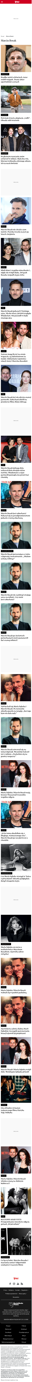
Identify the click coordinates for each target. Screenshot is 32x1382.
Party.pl (8, 1326)
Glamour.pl (8, 1329)
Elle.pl (24, 1335)
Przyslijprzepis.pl (24, 1332)
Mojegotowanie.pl (8, 1339)
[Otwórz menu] (2, 2)
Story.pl (24, 1342)
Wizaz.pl (24, 1339)
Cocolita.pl (8, 1332)
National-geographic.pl (8, 1342)
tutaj (17, 1380)
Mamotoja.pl (8, 1335)
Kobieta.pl (24, 1329)
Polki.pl (24, 1326)
